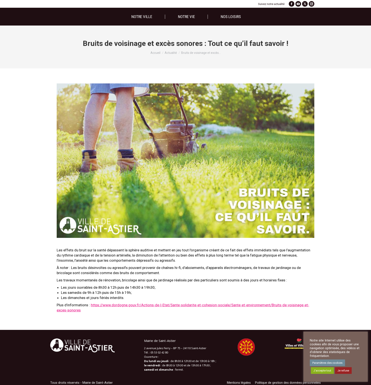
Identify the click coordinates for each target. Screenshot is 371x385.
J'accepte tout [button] (322, 370)
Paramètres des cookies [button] (327, 362)
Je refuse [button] (343, 370)
